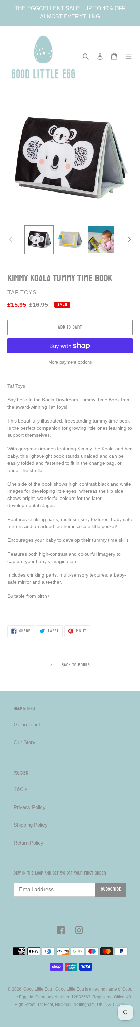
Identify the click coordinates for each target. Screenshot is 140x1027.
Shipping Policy (31, 825)
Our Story (24, 742)
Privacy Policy (30, 807)
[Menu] (128, 56)
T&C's (21, 789)
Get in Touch (27, 724)
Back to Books (75, 665)
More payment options (70, 362)
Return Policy (28, 843)
